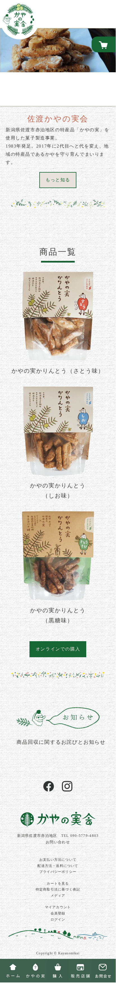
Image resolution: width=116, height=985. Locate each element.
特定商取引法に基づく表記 (58, 889)
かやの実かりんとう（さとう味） (58, 371)
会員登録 (58, 913)
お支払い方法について (57, 860)
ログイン (58, 919)
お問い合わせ (58, 842)
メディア (58, 896)
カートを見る (58, 883)
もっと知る (58, 179)
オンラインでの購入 (58, 649)
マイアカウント (58, 907)
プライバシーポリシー (57, 872)
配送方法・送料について (57, 866)
